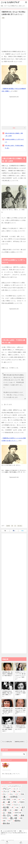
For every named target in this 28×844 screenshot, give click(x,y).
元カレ (11, 794)
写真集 (22, 794)
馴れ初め (6, 823)
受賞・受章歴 (6, 799)
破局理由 (5, 818)
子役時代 (21, 802)
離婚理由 (18, 821)
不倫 (14, 791)
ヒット (16, 789)
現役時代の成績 (18, 812)
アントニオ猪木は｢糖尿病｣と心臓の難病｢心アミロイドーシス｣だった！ (8, 741)
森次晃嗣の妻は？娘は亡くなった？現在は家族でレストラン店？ (20, 711)
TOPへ (21, 842)
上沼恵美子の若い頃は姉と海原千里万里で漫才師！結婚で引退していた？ (7, 711)
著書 (21, 818)
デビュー (7, 789)
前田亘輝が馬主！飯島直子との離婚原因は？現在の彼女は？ (7, 673)
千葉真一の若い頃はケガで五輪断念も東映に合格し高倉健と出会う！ (7, 728)
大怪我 (14, 799)
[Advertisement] (14, 34)
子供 (14, 802)
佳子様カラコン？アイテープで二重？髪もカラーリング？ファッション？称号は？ (20, 675)
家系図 (8, 804)
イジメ (4, 786)
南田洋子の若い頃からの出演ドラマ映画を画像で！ (20, 693)
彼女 (17, 807)
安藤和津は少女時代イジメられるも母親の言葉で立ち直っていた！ (21, 741)
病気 (15, 815)
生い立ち (20, 525)
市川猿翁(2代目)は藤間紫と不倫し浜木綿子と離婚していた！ (7, 694)
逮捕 (4, 820)
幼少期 (8, 525)
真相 (22, 815)
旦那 (5, 810)
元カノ (5, 794)
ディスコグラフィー (15, 786)
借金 (19, 791)
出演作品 (14, 797)
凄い (5, 797)
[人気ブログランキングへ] (5, 766)
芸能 (3, 17)
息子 (23, 807)
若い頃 (13, 818)
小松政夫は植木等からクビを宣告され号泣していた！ (20, 727)
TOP (9, 831)
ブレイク (6, 791)
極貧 (11, 810)
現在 (9, 813)
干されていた (17, 804)
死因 (16, 810)
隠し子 (10, 820)
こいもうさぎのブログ (10, 2)
